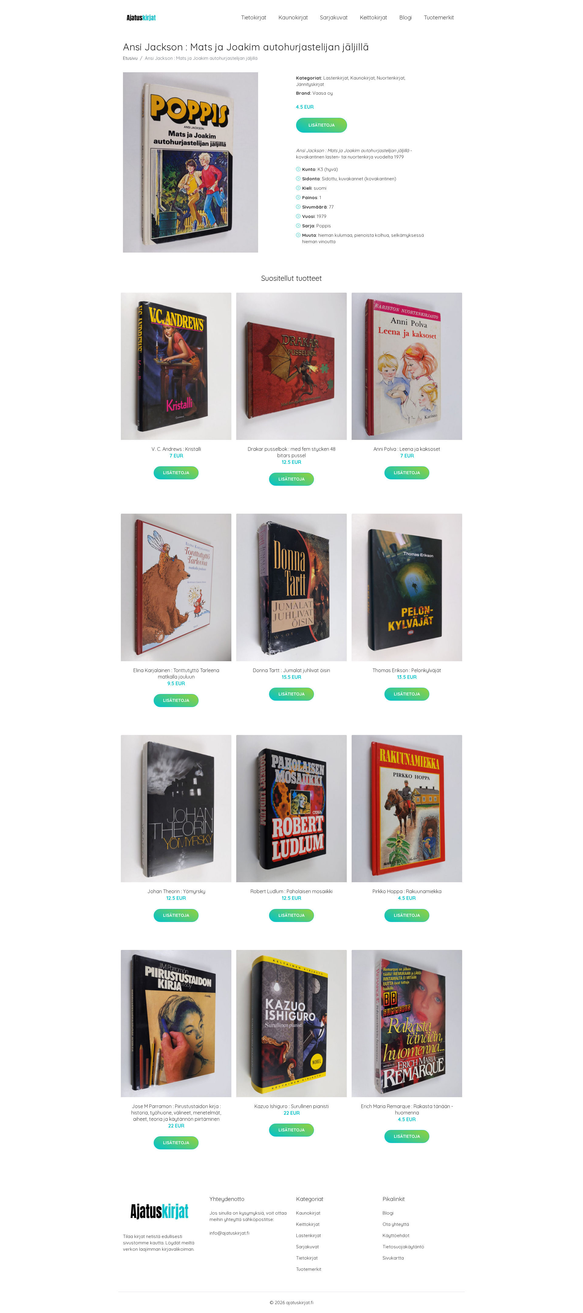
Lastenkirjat (335, 78)
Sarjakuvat (334, 17)
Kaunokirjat (293, 17)
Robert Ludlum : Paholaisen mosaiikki (291, 891)
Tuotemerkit (439, 17)
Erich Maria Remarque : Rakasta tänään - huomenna (407, 1109)
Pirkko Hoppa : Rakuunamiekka (407, 891)
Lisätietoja (322, 125)
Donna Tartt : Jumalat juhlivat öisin (291, 670)
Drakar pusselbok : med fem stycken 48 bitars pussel (292, 452)
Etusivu (130, 58)
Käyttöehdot (396, 1235)
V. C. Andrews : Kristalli (176, 449)
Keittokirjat (373, 17)
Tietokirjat (253, 17)
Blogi (405, 17)
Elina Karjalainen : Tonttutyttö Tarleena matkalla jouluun (176, 673)
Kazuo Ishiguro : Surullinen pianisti (291, 1106)
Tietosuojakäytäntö (403, 1247)
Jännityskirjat (310, 84)
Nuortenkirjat (390, 78)
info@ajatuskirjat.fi (229, 1233)
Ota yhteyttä (396, 1224)
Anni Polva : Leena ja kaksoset (406, 449)
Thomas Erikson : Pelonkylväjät (407, 670)
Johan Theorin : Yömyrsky (176, 891)
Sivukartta (393, 1258)
